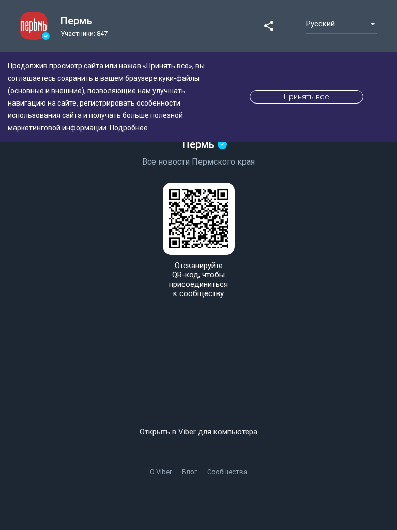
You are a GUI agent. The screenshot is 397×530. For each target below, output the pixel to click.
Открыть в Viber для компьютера (198, 431)
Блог (189, 472)
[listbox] (341, 24)
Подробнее (129, 128)
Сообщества (227, 472)
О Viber (161, 472)
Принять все (306, 96)
